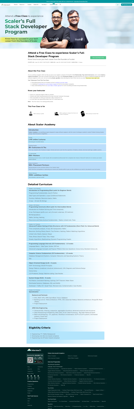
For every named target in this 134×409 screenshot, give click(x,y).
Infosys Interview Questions (70, 381)
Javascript (30, 405)
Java (28, 400)
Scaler (56, 4)
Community (40, 366)
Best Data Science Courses (72, 394)
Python (29, 398)
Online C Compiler (52, 356)
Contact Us (30, 371)
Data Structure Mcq (58, 406)
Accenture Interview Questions (55, 381)
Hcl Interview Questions (53, 385)
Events (51, 4)
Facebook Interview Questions (70, 379)
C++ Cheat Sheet (63, 401)
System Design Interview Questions (92, 372)
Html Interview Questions (66, 375)
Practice (16, 4)
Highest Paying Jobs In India (54, 390)
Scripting (30, 386)
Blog (29, 366)
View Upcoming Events (98, 57)
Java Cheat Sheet (95, 401)
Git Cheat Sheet (85, 401)
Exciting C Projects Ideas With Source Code (72, 390)
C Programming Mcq (76, 406)
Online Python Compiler (73, 358)
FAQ (39, 369)
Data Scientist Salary (98, 394)
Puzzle (29, 393)
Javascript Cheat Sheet (74, 401)
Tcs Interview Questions (99, 379)
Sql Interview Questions (66, 368)
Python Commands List (85, 394)
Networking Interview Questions (70, 370)
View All (89, 375)
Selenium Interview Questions (87, 370)
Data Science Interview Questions (74, 372)
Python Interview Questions (81, 368)
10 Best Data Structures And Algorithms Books (58, 392)
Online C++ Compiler (72, 356)
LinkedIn (52, 94)
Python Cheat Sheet (52, 401)
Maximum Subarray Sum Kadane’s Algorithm (58, 396)
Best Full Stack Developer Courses (56, 394)
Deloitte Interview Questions (84, 383)
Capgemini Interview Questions (86, 381)
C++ (28, 403)
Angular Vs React (100, 390)
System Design (31, 388)
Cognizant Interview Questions (69, 383)
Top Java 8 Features (88, 390)
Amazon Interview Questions (54, 379)
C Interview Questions (79, 375)
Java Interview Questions (53, 368)
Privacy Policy (31, 373)
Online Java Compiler (92, 356)
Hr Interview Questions (53, 375)
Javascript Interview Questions (96, 368)
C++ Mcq (85, 406)
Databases (30, 390)
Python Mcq (92, 406)
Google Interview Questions (85, 379)
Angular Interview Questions (54, 370)
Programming (30, 384)
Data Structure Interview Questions (56, 372)
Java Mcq (50, 406)
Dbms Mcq (67, 406)
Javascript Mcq (100, 406)
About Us (30, 369)
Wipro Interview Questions (54, 383)
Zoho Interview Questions (99, 383)
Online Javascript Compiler (54, 358)
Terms (39, 371)
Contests (29, 4)
